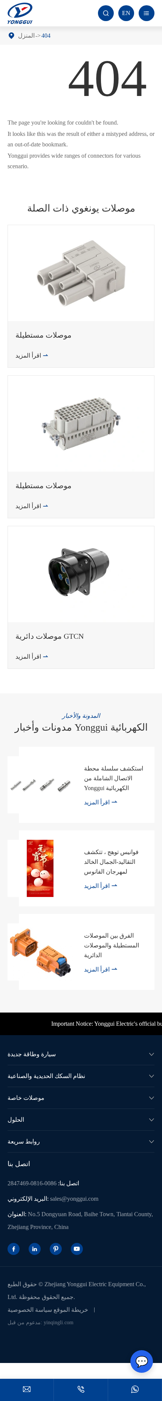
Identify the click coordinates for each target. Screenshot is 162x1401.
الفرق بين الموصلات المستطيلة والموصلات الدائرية (111, 945)
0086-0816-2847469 (32, 1183)
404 (45, 35)
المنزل (26, 35)
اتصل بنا (19, 1164)
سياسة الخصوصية (30, 1310)
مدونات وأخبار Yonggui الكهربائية (81, 727)
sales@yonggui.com (74, 1198)
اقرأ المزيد (32, 355)
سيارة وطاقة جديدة (32, 1054)
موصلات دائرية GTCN (49, 636)
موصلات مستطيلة (43, 335)
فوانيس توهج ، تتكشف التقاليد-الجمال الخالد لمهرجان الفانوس (111, 862)
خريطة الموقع (70, 1310)
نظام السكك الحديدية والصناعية (46, 1076)
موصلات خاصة (26, 1098)
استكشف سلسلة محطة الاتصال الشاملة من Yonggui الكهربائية (113, 778)
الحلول (16, 1119)
